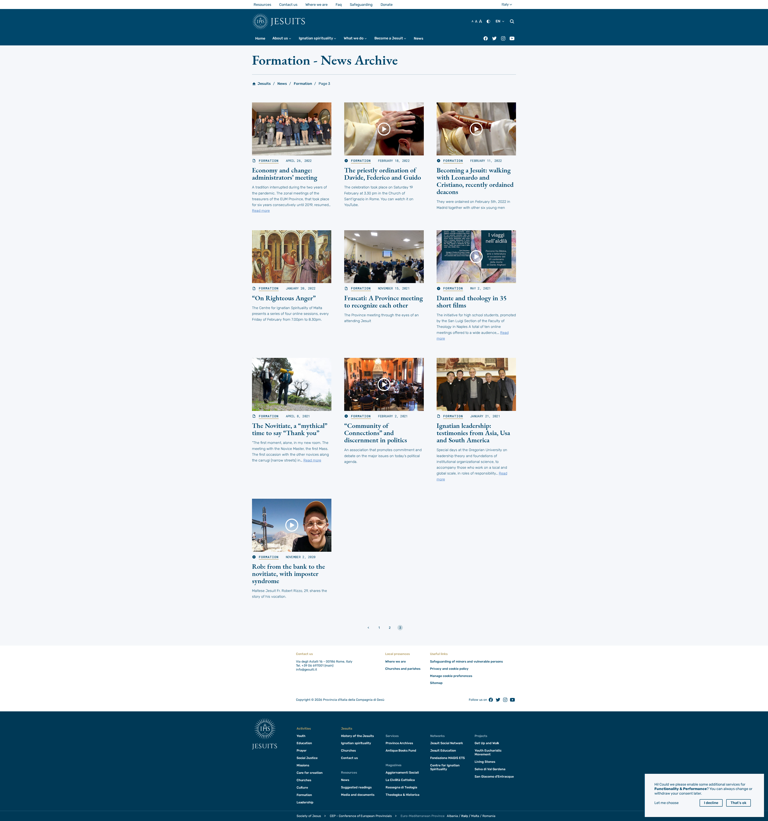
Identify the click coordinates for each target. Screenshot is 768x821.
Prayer (302, 750)
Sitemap (436, 683)
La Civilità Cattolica (400, 780)
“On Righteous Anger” (284, 297)
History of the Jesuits (357, 736)
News (418, 38)
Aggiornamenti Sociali (402, 772)
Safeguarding (361, 4)
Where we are (316, 4)
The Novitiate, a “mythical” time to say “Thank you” (289, 429)
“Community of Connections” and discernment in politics (375, 432)
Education (304, 743)
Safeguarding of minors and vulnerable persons (466, 661)
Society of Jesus (309, 816)
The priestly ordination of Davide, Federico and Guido (382, 174)
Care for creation (310, 773)
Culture (302, 787)
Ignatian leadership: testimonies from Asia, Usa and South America (473, 432)
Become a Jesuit (392, 38)
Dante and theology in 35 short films (472, 301)
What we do (357, 38)
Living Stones (485, 762)
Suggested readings (356, 787)
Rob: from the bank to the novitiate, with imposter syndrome (288, 573)
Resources (262, 4)
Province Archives (399, 743)
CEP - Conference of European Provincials (361, 816)
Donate (387, 4)
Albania (452, 816)
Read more (261, 210)
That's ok (738, 803)
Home (260, 38)
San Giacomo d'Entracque (494, 776)
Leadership (305, 802)
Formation (303, 83)
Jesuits (287, 21)
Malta (475, 816)
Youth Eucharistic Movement (488, 752)
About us (283, 38)
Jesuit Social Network (446, 743)
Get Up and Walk (487, 743)
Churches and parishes (402, 669)
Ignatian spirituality (319, 38)
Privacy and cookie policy (449, 669)
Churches (304, 780)
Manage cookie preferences (451, 676)
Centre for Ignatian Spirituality (445, 767)
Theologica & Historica (402, 795)
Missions (303, 765)
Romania (488, 816)
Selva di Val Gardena (490, 769)
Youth (301, 736)
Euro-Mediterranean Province (422, 816)
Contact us (288, 4)
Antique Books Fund (401, 750)
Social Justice (307, 758)
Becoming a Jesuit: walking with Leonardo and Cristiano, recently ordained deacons (475, 181)
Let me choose (666, 803)
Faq (339, 4)
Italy (509, 4)
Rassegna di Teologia (401, 787)
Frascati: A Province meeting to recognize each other (383, 301)
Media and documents (357, 795)
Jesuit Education (443, 750)
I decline (711, 803)
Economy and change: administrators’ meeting (284, 174)
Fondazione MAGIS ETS (447, 758)
